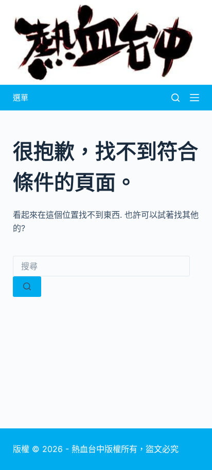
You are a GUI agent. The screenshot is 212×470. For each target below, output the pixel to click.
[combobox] (101, 266)
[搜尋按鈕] (27, 286)
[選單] (194, 97)
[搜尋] (175, 97)
